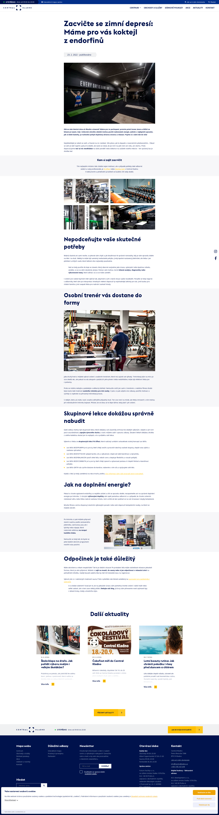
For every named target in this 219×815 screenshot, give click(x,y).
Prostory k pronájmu (55, 753)
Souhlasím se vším (204, 792)
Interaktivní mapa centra (52, 2)
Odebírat (105, 766)
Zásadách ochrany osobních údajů (144, 796)
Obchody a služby (153, 8)
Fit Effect (107, 169)
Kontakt (210, 8)
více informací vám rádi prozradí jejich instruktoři (124, 474)
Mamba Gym (120, 169)
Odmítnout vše (204, 805)
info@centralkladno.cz (179, 764)
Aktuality (198, 8)
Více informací (10, 800)
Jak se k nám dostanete (195, 2)
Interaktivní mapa (54, 751)
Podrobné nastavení (204, 799)
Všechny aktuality (105, 713)
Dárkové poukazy (174, 8)
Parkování (51, 756)
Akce (188, 8)
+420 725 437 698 (178, 767)
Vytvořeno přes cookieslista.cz (15, 812)
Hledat (44, 785)
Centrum (134, 8)
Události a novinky (23, 762)
